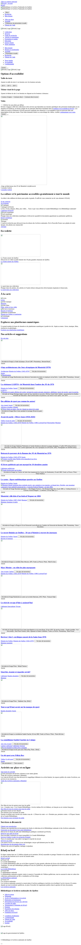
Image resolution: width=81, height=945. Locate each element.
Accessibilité (9, 62)
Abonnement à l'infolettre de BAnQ (16, 905)
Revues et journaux (7, 311)
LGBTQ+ (4, 390)
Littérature (4, 676)
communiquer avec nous (67, 112)
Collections (8, 32)
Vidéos (3, 421)
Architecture (4, 371)
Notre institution (10, 44)
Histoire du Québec (7, 388)
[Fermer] (7, 114)
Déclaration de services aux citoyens (16, 901)
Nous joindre (9, 60)
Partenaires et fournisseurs (13, 900)
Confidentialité (9, 64)
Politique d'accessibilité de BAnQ (63, 108)
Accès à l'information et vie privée (15, 898)
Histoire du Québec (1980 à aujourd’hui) (34, 423)
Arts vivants (4, 571)
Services (7, 34)
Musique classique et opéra (9, 502)
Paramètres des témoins (12, 909)
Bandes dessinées (13, 676)
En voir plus (4, 338)
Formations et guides (11, 39)
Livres (3, 300)
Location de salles (10, 903)
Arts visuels (4, 405)
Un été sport (9, 759)
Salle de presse (9, 894)
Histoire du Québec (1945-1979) (19, 371)
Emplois (7, 907)
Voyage (18, 606)
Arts (2, 744)
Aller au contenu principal (9, 1)
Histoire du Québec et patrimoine (11, 314)
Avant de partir (10, 421)
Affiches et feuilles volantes (9, 407)
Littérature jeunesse (19, 746)
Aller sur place (9, 910)
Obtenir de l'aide (10, 919)
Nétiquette (8, 896)
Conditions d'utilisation (12, 916)
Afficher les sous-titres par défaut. (13, 105)
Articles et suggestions (12, 37)
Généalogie (4, 318)
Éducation (8, 41)
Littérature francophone (8, 606)
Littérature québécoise (8, 468)
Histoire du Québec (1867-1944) (11, 500)
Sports (3, 373)
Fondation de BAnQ (11, 912)
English (7, 923)
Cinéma (11, 571)
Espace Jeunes (9, 43)
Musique (3, 303)
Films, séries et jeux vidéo (9, 307)
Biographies (51, 423)
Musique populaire (6, 643)
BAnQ (3, 5)
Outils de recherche (11, 35)
